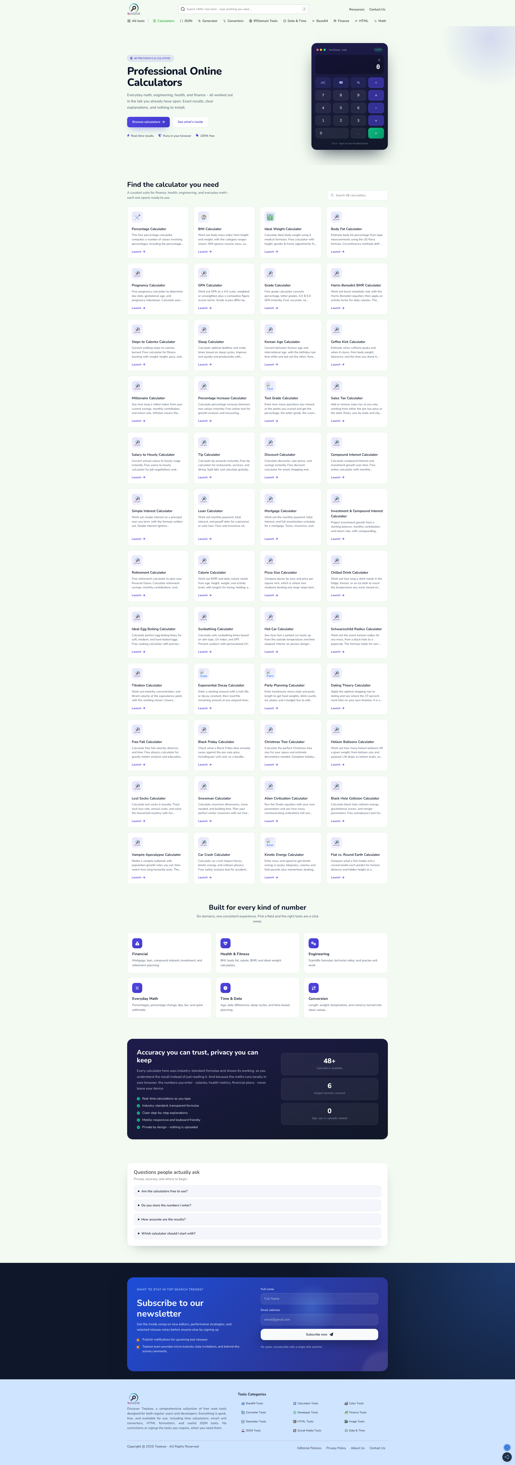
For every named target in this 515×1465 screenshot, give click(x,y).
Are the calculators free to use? (164, 1191)
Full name (267, 1289)
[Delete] (341, 82)
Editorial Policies (309, 1448)
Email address (270, 1310)
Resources (357, 9)
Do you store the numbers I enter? (166, 1205)
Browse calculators (146, 122)
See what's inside (190, 122)
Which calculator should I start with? (168, 1233)
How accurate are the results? (163, 1219)
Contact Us (377, 9)
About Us (358, 1448)
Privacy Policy (336, 1448)
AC (323, 82)
